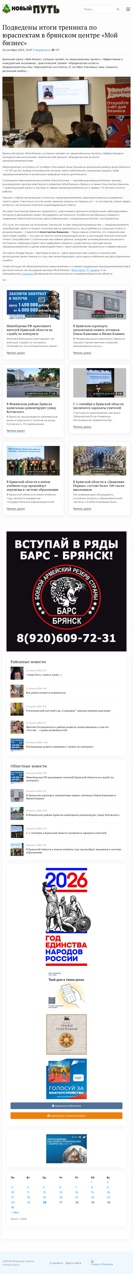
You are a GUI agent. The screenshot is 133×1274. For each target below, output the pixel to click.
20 (61, 1197)
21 (76, 1197)
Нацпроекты (43, 50)
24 (12, 1202)
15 (92, 1192)
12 (44, 1192)
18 (28, 1197)
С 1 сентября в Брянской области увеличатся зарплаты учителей (98, 406)
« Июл (15, 1212)
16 (108, 1192)
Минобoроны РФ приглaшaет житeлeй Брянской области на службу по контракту (30, 330)
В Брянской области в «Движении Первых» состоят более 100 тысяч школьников (98, 486)
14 (76, 1192)
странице (27, 273)
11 (28, 1192)
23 (108, 1197)
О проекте (56, 1263)
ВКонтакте (78, 270)
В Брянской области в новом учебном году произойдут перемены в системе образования (32, 486)
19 (44, 1197)
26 (44, 1202)
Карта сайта (73, 1263)
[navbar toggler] (128, 9)
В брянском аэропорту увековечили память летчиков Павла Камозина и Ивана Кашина (99, 330)
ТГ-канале (93, 270)
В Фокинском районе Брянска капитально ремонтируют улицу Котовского (31, 408)
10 (12, 1192)
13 (60, 1192)
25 (28, 1202)
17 (12, 1197)
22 (92, 1197)
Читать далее (16, 353)
